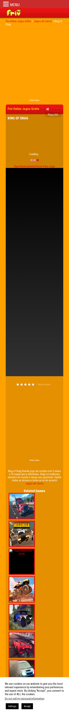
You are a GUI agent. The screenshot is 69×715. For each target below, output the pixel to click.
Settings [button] (12, 706)
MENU (15, 5)
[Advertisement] (34, 63)
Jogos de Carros (34, 483)
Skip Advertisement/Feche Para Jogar (34, 166)
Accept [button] (27, 706)
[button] (6, 4)
